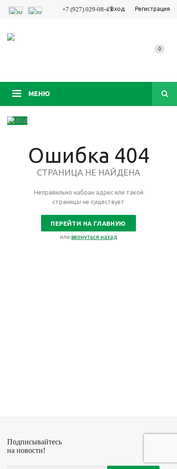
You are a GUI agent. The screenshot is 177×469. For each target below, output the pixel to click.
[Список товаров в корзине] (161, 58)
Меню (39, 93)
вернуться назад (94, 237)
